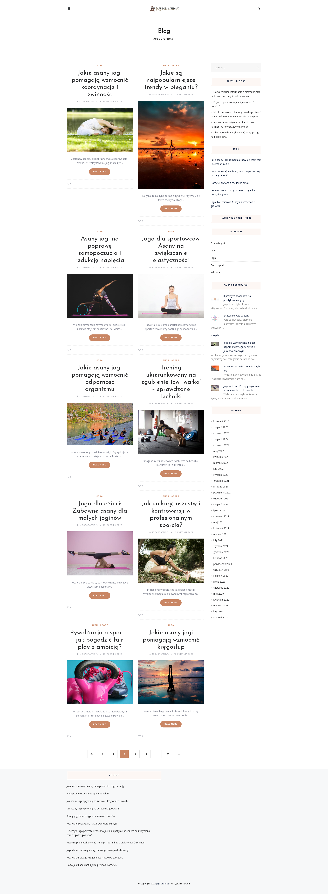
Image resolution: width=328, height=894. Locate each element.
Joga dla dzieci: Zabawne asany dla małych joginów (99, 511)
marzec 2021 (220, 534)
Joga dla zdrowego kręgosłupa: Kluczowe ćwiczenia (95, 857)
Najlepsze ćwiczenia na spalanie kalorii (88, 793)
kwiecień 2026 (221, 421)
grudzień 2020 (221, 552)
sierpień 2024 (220, 439)
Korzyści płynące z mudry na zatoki (230, 182)
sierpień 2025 (220, 427)
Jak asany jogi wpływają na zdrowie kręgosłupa (93, 808)
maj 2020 (218, 593)
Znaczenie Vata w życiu (236, 315)
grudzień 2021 (221, 480)
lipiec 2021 (219, 510)
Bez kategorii (218, 243)
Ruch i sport (171, 65)
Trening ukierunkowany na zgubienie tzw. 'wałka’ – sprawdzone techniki (171, 382)
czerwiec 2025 (221, 433)
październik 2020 (222, 564)
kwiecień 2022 (221, 456)
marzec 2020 (220, 605)
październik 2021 (222, 492)
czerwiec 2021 (221, 516)
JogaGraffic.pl (163, 883)
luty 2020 (218, 611)
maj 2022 (218, 451)
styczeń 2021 (220, 546)
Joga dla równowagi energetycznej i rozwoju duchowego (98, 850)
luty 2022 (218, 468)
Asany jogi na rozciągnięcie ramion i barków (91, 816)
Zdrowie (215, 272)
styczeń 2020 (220, 617)
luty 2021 (218, 540)
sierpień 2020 (220, 575)
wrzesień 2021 (221, 498)
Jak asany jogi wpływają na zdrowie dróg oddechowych (97, 801)
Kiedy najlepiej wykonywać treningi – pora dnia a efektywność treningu (106, 842)
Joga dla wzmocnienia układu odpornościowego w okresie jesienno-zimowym (239, 347)
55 (168, 754)
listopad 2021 (220, 486)
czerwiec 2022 (221, 445)
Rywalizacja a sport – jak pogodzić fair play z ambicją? (99, 640)
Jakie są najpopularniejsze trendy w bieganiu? (171, 80)
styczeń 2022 (220, 474)
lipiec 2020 (219, 581)
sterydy (215, 335)
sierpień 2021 (220, 504)
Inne (213, 250)
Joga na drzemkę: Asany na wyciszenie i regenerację (95, 786)
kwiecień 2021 (221, 528)
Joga (100, 65)
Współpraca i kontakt (165, 8)
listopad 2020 (220, 558)
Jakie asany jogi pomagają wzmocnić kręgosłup (171, 640)
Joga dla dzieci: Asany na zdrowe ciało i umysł (92, 823)
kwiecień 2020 (221, 599)
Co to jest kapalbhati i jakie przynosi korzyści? (92, 865)
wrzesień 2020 (221, 570)
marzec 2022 (220, 462)
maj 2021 (218, 522)
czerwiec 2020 (221, 587)
